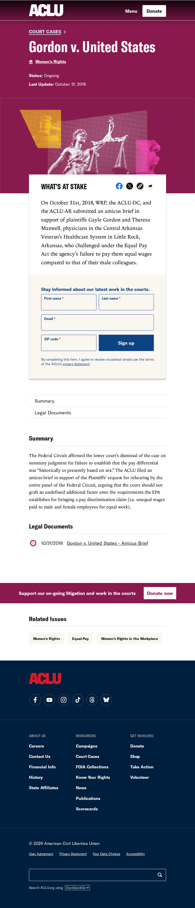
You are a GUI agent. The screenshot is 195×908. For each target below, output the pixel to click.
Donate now (160, 593)
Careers (36, 745)
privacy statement (76, 364)
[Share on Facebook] (119, 188)
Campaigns (86, 745)
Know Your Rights (93, 777)
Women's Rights (50, 61)
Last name (110, 298)
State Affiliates (43, 787)
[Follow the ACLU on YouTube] (49, 700)
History (36, 777)
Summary (44, 401)
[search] (160, 875)
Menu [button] (131, 11)
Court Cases (45, 31)
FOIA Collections (92, 766)
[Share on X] (129, 188)
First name (52, 298)
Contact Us (39, 756)
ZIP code (51, 339)
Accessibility (135, 854)
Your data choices (106, 854)
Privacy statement (73, 854)
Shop (135, 756)
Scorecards (87, 808)
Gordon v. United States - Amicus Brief (107, 543)
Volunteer (139, 777)
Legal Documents (53, 412)
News (81, 787)
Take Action (142, 766)
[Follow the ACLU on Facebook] (35, 700)
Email (48, 319)
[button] (140, 187)
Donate (154, 11)
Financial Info (42, 766)
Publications (88, 798)
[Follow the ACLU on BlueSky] (106, 700)
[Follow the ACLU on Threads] (92, 700)
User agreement (41, 854)
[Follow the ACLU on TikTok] (78, 700)
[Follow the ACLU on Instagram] (63, 700)
